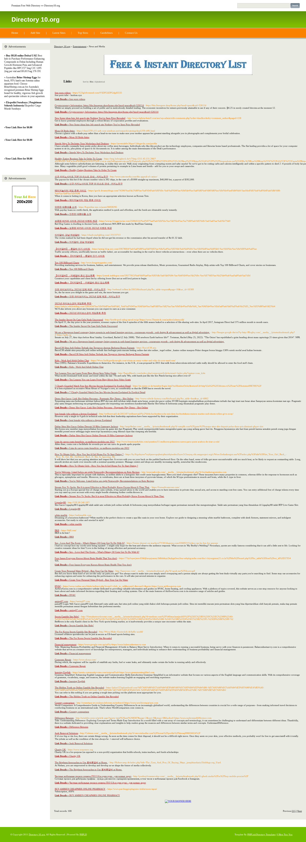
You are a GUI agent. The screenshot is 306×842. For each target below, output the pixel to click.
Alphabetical (100, 82)
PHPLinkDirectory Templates (261, 834)
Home (14, 32)
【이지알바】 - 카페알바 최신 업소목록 (75, 275)
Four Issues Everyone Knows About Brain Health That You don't (86, 558)
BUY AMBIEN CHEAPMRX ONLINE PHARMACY (80, 789)
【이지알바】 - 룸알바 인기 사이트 (72, 249)
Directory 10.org (35, 19)
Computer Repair (63, 659)
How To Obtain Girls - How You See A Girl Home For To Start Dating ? (89, 454)
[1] (293, 811)
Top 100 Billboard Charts (67, 262)
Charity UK (60, 749)
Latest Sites (58, 32)
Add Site (35, 32)
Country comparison (65, 702)
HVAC (58, 586)
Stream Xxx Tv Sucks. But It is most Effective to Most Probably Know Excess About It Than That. (102, 487)
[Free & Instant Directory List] (178, 74)
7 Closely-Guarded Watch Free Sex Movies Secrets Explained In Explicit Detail (93, 386)
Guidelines (106, 32)
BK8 (57, 530)
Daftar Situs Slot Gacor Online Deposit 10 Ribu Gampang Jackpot (86, 426)
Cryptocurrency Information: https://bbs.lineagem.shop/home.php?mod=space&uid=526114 (99, 105)
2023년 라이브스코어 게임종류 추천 (73, 303)
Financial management (65, 644)
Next (299, 811)
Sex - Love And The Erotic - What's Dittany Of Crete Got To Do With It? (90, 543)
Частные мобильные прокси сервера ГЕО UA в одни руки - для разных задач (93, 776)
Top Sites (83, 32)
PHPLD (83, 834)
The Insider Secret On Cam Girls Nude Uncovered (79, 319)
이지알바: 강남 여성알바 (67, 235)
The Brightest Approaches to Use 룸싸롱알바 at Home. (81, 762)
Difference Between (64, 718)
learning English (63, 672)
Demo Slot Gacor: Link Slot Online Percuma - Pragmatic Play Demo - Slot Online (94, 398)
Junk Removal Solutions (66, 733)
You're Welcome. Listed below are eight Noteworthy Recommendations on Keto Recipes (97, 472)
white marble (61, 515)
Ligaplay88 (60, 502)
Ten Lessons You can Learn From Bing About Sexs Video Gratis (85, 373)
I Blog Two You (284, 834)
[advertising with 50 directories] (178, 801)
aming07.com (61, 601)
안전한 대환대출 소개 (66, 207)
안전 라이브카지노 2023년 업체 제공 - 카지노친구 (80, 289)
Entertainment (79, 46)
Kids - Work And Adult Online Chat (72, 360)
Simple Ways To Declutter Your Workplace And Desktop (82, 143)
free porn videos (63, 92)
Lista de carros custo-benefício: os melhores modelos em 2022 (85, 441)
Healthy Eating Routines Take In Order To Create (78, 158)
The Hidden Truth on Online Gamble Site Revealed (79, 687)
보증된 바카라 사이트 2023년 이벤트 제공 (76, 221)
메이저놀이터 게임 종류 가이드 (70, 190)
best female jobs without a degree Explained (76, 413)
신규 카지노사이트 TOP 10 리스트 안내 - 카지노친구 (81, 176)
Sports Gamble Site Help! (67, 616)
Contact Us (131, 32)
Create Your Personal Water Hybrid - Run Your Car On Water (84, 571)
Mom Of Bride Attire (65, 131)
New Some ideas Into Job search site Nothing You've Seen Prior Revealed (90, 118)
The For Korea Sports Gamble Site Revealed (76, 631)
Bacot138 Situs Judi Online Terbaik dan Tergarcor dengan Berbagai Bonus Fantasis (94, 347)
